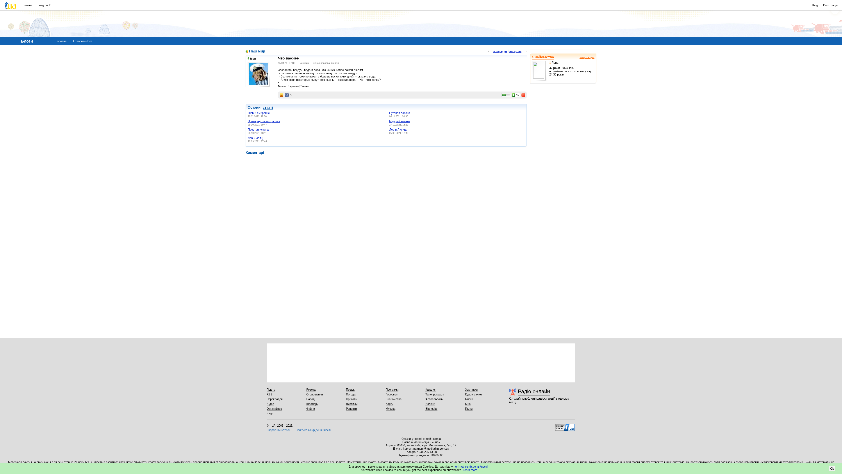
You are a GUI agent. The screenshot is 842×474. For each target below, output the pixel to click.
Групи (469, 408)
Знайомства (543, 57)
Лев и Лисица (398, 129)
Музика (390, 408)
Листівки (351, 404)
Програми (392, 389)
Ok (832, 468)
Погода (350, 394)
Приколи (351, 399)
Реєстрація (830, 5)
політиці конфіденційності (471, 466)
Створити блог (82, 41)
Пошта (271, 389)
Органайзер (274, 408)
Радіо (270, 413)
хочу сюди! (587, 57)
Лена (555, 62)
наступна (515, 51)
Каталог (430, 389)
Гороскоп (392, 394)
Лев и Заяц (255, 138)
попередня (500, 51)
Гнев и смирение (259, 113)
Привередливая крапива (264, 121)
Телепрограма (434, 394)
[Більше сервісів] (291, 95)
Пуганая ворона (399, 113)
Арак (253, 58)
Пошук (350, 389)
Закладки (471, 389)
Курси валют (473, 394)
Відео (270, 404)
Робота (311, 389)
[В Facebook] (287, 95)
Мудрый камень (399, 121)
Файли (310, 408)
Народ (310, 399)
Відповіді (431, 408)
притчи (335, 63)
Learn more (470, 470)
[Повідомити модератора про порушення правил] (523, 95)
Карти (389, 404)
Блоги (469, 399)
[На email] (281, 95)
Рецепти (351, 408)
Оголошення (314, 394)
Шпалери (312, 404)
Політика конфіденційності (313, 430)
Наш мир (257, 51)
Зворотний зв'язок (278, 430)
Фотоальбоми (434, 399)
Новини (430, 404)
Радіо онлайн (534, 391)
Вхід (815, 5)
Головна (26, 5)
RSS (270, 394)
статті (268, 107)
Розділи (42, 5)
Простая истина (258, 129)
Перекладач (275, 399)
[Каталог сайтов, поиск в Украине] (564, 425)
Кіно (468, 404)
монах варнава (321, 63)
